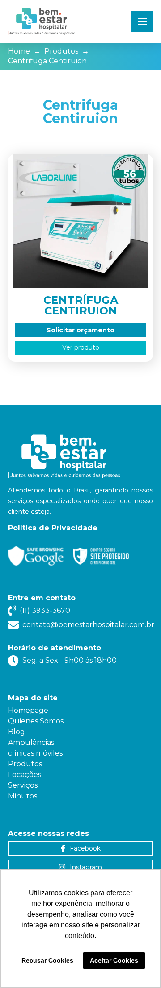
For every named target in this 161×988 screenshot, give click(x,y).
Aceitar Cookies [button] (114, 960)
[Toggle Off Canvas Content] (142, 21)
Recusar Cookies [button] (47, 960)
